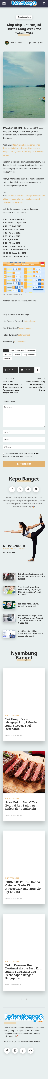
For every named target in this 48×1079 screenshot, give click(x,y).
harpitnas (30, 350)
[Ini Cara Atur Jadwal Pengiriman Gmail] (9, 605)
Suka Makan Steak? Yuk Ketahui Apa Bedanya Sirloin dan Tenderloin (21, 805)
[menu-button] (4, 4)
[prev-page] (21, 999)
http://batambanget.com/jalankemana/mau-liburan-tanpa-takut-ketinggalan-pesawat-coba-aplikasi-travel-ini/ (24, 198)
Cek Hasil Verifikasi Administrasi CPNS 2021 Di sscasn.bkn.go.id (31, 633)
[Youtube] (36, 489)
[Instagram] (20, 489)
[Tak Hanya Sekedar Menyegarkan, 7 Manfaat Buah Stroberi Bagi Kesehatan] (24, 689)
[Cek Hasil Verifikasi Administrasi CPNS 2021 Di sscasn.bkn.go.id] (9, 634)
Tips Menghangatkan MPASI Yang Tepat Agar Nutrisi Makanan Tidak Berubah (29, 591)
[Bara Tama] (8, 43)
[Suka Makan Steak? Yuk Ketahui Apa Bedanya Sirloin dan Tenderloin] (24, 772)
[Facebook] (12, 489)
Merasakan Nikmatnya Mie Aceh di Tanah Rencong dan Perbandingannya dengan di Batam (13, 387)
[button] (44, 3)
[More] (37, 370)
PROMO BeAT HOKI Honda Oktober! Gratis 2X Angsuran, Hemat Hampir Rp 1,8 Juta (23, 887)
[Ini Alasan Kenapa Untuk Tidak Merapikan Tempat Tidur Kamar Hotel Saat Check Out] (9, 618)
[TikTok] (28, 489)
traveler (7, 358)
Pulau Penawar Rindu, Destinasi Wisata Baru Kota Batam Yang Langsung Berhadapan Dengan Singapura (23, 971)
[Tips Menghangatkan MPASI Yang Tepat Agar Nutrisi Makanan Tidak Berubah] (9, 590)
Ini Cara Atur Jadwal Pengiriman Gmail (28, 604)
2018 (12, 350)
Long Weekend (29, 354)
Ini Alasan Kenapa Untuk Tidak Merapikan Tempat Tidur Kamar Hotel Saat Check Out (30, 619)
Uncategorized (24, 17)
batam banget (30, 321)
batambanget (25, 328)
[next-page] (26, 999)
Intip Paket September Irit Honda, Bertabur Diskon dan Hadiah (31, 576)
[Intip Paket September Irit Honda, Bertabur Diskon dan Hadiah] (9, 576)
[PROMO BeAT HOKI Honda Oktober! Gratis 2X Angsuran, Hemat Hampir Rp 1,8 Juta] (24, 852)
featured (20, 350)
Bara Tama (18, 43)
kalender (7, 354)
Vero (7, 735)
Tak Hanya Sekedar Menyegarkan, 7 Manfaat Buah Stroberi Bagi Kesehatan (22, 724)
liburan (17, 354)
